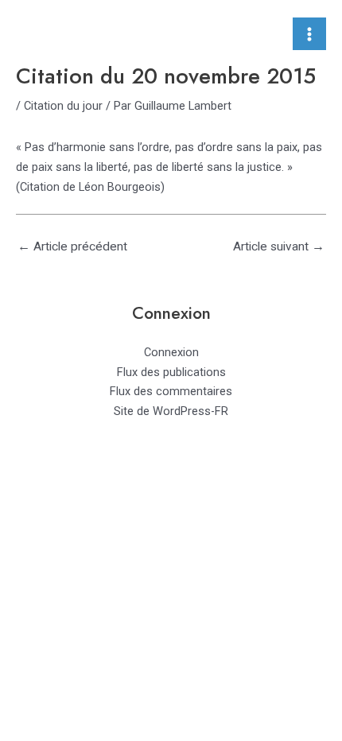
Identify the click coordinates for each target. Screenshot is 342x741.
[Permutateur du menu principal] (309, 34)
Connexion (171, 352)
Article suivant (279, 246)
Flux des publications (171, 372)
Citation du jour (63, 106)
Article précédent (72, 246)
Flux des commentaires (171, 391)
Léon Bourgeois (120, 187)
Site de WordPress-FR (171, 411)
